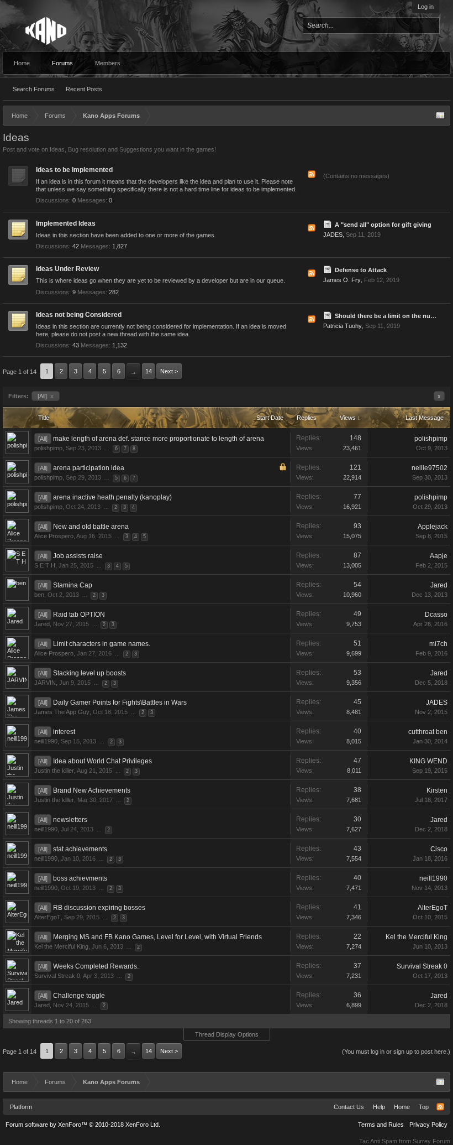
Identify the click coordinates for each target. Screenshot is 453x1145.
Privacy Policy (428, 1124)
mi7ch (438, 644)
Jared (438, 585)
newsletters (70, 820)
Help (379, 1107)
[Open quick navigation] (440, 115)
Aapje (438, 556)
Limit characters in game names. (101, 644)
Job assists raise (78, 556)
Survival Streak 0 (57, 975)
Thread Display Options (227, 1034)
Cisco (438, 849)
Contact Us (349, 1107)
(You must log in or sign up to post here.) (396, 1051)
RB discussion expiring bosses (99, 908)
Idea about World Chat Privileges (102, 761)
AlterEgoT (47, 917)
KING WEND (428, 761)
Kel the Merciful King (61, 946)
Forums (62, 63)
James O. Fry (342, 280)
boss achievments (80, 878)
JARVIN (45, 682)
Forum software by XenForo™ (83, 1124)
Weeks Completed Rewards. (96, 966)
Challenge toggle (79, 996)
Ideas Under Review (67, 269)
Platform (21, 1107)
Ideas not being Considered (79, 315)
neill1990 (45, 741)
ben (39, 594)
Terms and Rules (381, 1124)
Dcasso (436, 614)
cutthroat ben (427, 732)
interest (64, 732)
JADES (333, 234)
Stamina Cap (72, 585)
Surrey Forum (431, 1141)
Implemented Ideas (66, 223)
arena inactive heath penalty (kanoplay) (112, 497)
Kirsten (436, 790)
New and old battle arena (91, 526)
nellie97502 (429, 468)
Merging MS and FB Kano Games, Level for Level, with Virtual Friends (157, 937)
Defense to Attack (361, 270)
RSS (311, 174)
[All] (46, 396)
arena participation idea (88, 468)
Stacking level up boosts (89, 673)
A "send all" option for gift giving (383, 224)
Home (22, 63)
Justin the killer (54, 770)
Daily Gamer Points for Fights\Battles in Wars (120, 702)
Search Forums (34, 89)
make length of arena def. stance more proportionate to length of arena (158, 439)
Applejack (432, 526)
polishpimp (48, 448)
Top (424, 1107)
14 (148, 371)
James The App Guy (61, 712)
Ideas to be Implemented (74, 170)
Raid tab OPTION (79, 614)
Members (107, 63)
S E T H (44, 565)
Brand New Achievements (91, 790)
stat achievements (80, 849)
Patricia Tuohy (342, 325)
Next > (169, 371)
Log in (426, 6)
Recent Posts (84, 89)
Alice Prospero (53, 536)
